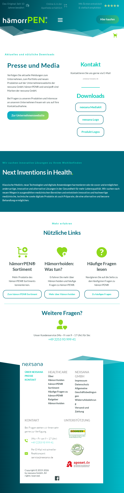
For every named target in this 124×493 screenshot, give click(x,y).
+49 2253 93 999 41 (62, 339)
